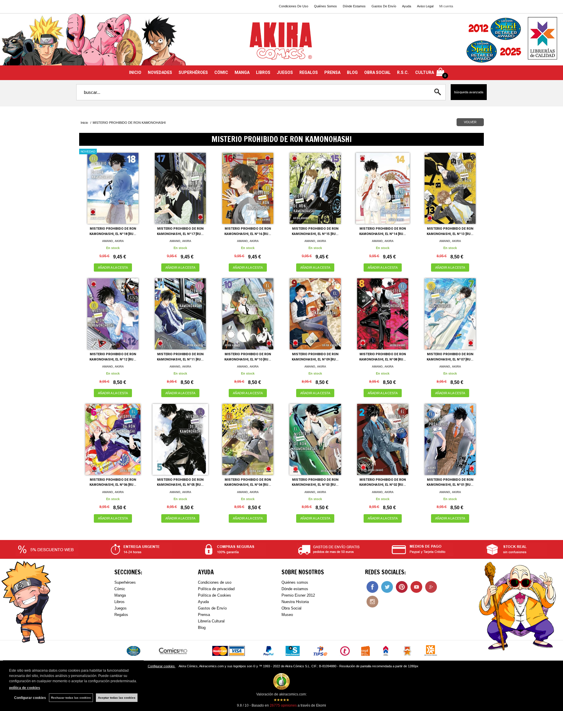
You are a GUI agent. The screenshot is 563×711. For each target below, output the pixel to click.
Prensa (204, 614)
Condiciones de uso (214, 582)
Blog (202, 627)
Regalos (121, 614)
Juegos (120, 608)
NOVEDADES (160, 72)
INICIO (135, 72)
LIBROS (263, 72)
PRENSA (332, 72)
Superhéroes (125, 582)
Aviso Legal (425, 6)
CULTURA (424, 72)
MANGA (242, 72)
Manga (120, 595)
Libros (119, 602)
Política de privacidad (216, 589)
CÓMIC (221, 72)
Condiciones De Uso (293, 6)
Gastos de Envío (212, 608)
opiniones (283, 705)
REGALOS (308, 72)
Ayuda (406, 6)
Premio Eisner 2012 (298, 595)
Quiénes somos (295, 582)
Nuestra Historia (295, 602)
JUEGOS (285, 72)
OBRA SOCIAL (377, 72)
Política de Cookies (214, 595)
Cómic (119, 589)
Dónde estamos (295, 589)
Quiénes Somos (325, 6)
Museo (287, 614)
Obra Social (291, 608)
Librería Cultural (211, 621)
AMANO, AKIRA (113, 241)
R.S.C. (403, 72)
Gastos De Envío (384, 6)
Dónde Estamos (354, 6)
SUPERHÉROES (193, 72)
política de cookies (24, 688)
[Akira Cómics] (281, 43)
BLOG (352, 72)
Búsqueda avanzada (468, 92)
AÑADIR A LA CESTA (113, 267)
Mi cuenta (446, 6)
